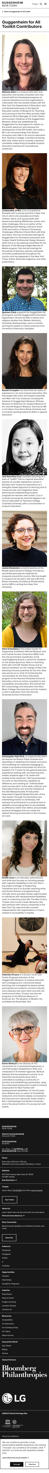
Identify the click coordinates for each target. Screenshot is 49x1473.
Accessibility (7, 1320)
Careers (5, 1276)
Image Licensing (9, 1302)
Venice (5, 1353)
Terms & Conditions (10, 1436)
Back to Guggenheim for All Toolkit (17, 11)
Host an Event (8, 1298)
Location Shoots (9, 1306)
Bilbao (5, 1349)
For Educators (8, 1324)
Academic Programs (10, 1284)
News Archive (8, 1335)
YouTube (5, 1266)
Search (40, 4)
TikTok (4, 1258)
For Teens (6, 1331)
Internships (6, 1280)
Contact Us (7, 1309)
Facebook (6, 1250)
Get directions (8, 1180)
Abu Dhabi (6, 1346)
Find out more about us (12, 1216)
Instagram (6, 1254)
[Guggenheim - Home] (12, 4)
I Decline (32, 1464)
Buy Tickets (9, 1200)
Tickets (35, 4)
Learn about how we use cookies (14, 1458)
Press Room (7, 1294)
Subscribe (9, 1238)
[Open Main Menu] (45, 4)
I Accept (16, 1464)
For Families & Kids (10, 1328)
